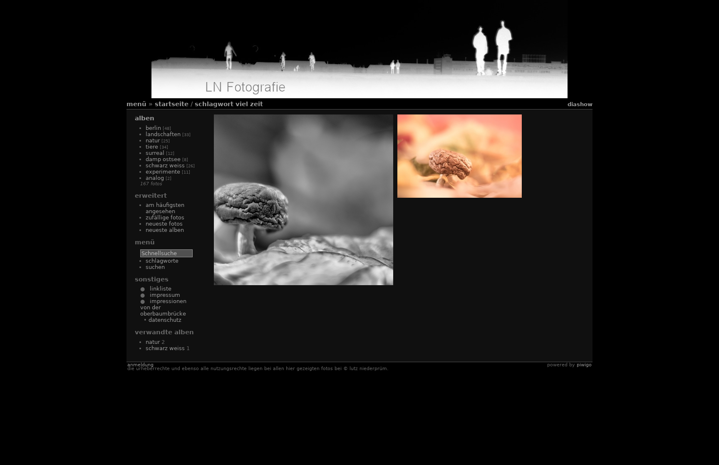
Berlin (153, 128)
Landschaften (163, 134)
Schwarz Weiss (165, 165)
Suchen (155, 267)
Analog (155, 178)
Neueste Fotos (164, 224)
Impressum (162, 295)
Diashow (580, 104)
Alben (144, 118)
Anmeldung (140, 365)
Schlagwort (214, 104)
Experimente (163, 172)
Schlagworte (162, 261)
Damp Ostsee (163, 159)
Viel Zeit (249, 104)
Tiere (152, 147)
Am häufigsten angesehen (165, 208)
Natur (153, 140)
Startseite (171, 104)
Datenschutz (165, 320)
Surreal (155, 153)
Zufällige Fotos (165, 217)
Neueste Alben (165, 230)
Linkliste (158, 289)
